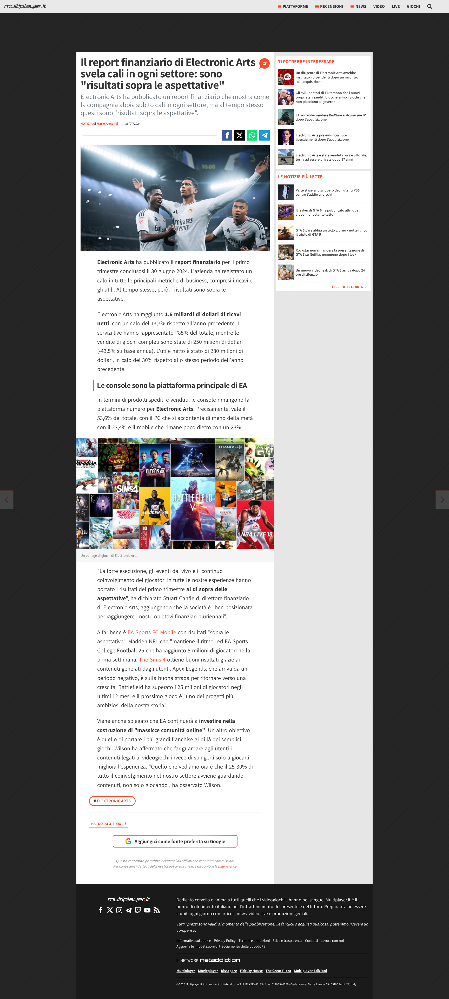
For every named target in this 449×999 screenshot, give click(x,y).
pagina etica (227, 866)
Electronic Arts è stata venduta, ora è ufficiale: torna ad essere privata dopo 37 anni (331, 157)
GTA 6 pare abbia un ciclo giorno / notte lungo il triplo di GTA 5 (331, 232)
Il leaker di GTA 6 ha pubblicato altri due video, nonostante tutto (327, 212)
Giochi (413, 6)
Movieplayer (208, 970)
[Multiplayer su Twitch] (138, 910)
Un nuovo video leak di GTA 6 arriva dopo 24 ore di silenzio (330, 272)
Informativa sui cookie (193, 940)
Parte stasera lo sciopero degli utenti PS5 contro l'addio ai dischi (328, 192)
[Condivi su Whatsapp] (252, 135)
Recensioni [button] (331, 6)
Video (379, 6)
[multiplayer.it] (129, 899)
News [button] (360, 6)
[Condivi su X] (239, 135)
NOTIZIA (87, 123)
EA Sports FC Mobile (152, 632)
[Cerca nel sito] (430, 6)
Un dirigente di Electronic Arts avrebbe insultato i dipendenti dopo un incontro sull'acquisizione (327, 77)
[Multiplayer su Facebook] (100, 910)
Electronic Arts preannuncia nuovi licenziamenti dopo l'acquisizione (322, 137)
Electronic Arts (112, 801)
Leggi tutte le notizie (349, 287)
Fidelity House (251, 970)
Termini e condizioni (254, 940)
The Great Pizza (278, 970)
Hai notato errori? (108, 823)
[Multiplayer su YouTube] (147, 910)
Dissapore (229, 970)
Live (396, 6)
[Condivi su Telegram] (264, 135)
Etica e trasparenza (287, 940)
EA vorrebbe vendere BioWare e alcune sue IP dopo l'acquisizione (331, 117)
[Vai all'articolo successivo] (6, 500)
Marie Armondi (108, 123)
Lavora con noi (332, 940)
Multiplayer (185, 970)
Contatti (311, 940)
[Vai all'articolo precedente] (442, 500)
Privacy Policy (225, 940)
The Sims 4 (152, 659)
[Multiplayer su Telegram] (129, 910)
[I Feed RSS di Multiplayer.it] (157, 910)
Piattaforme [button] (295, 6)
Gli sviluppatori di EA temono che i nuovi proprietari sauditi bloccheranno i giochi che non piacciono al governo (330, 97)
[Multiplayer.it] (25, 6)
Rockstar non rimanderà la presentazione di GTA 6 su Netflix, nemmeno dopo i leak (330, 252)
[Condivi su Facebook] (227, 135)
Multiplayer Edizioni (310, 970)
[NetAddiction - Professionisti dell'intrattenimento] (220, 960)
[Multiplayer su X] (110, 910)
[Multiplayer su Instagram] (119, 910)
